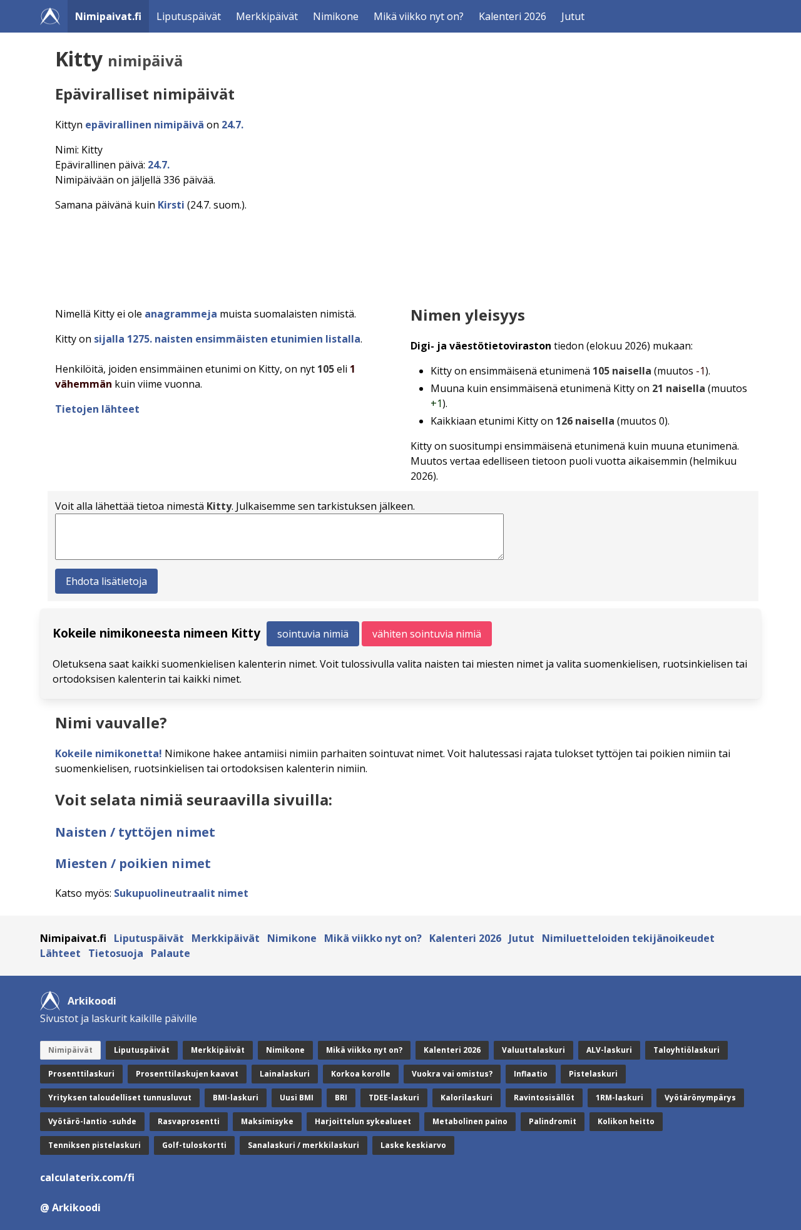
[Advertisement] (403, 255)
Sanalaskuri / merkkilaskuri (303, 1145)
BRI (341, 1097)
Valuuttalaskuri (533, 1050)
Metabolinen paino (470, 1121)
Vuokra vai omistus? (452, 1073)
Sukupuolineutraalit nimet (181, 893)
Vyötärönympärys (700, 1097)
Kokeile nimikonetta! (108, 753)
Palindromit (552, 1121)
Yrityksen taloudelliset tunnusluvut (119, 1097)
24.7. (232, 125)
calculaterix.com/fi (87, 1177)
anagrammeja (181, 314)
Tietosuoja (115, 953)
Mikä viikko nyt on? (419, 16)
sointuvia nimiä (313, 634)
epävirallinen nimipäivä (144, 125)
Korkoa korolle (360, 1073)
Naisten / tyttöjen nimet (135, 832)
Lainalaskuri (285, 1073)
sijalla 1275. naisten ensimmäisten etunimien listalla (227, 339)
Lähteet (60, 953)
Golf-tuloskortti (194, 1145)
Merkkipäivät (267, 16)
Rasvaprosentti (189, 1121)
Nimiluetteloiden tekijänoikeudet (628, 938)
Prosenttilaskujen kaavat (187, 1073)
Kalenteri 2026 (512, 16)
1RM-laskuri (619, 1097)
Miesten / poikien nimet (133, 863)
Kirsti (171, 205)
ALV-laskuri (609, 1050)
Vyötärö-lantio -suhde (92, 1121)
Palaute (170, 953)
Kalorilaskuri (466, 1097)
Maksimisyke (267, 1121)
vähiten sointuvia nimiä (426, 634)
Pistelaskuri (593, 1073)
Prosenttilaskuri (81, 1073)
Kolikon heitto (626, 1121)
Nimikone (336, 16)
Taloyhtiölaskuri (686, 1050)
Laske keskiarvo (413, 1145)
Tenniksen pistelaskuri (94, 1145)
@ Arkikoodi (70, 1207)
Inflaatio (531, 1073)
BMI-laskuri (235, 1097)
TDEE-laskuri (394, 1097)
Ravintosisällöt (544, 1097)
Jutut (572, 16)
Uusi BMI (297, 1097)
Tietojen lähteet (97, 409)
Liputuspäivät (188, 16)
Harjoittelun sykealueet (363, 1121)
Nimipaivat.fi (108, 16)
